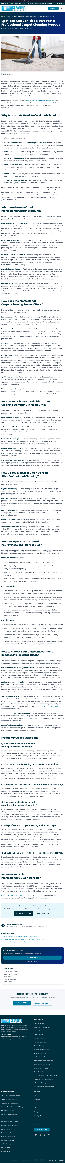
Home (3, 17)
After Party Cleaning (40, 1053)
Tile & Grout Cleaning (9, 979)
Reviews (36, 1120)
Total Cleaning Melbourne (14, 925)
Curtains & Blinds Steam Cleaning (44, 1087)
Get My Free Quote (42, 1003)
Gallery (36, 1112)
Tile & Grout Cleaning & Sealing (10, 1095)
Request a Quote (33, 961)
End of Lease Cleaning (10, 974)
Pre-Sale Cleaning (39, 1023)
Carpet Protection (39, 1072)
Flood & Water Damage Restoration (11, 1133)
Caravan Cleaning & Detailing (10, 1125)
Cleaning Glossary (39, 1116)
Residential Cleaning (40, 1038)
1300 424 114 (60, 3)
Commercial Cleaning (7, 1140)
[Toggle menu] (62, 8)
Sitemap (61, 1160)
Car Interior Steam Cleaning (9, 1122)
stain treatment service (51, 706)
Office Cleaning (8, 982)
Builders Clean (5, 1151)
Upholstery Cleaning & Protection (43, 1083)
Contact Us (37, 1124)
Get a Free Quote (42, 914)
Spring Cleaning (38, 1034)
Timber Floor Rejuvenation (9, 1099)
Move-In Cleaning (39, 1031)
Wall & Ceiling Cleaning (40, 1042)
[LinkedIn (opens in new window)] (44, 1135)
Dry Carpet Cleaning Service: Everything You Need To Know (19, 942)
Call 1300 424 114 (24, 914)
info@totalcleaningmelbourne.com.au (41, 3)
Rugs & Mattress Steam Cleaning (43, 1079)
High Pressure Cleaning (8, 1110)
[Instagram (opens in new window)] (40, 1135)
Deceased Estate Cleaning (42, 1049)
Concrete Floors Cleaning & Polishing (12, 1107)
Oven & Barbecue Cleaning (9, 1118)
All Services (37, 1100)
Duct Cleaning (7, 977)
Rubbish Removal (6, 1129)
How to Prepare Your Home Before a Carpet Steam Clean (19, 936)
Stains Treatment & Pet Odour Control (45, 1075)
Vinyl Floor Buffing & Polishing (9, 1103)
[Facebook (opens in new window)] (36, 1135)
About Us (36, 1095)
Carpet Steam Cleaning (10, 972)
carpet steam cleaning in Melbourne (40, 100)
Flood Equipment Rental (8, 1136)
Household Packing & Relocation (43, 1061)
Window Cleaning (39, 1046)
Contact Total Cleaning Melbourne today (16, 895)
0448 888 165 (38, 1)
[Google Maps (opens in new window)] (49, 1135)
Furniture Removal (39, 1057)
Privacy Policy (53, 1160)
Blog (8, 17)
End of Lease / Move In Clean (42, 1027)
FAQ (35, 1108)
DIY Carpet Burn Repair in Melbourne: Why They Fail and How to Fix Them (23, 939)
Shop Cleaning (5, 1148)
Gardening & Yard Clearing (9, 1114)
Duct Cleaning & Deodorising (42, 1064)
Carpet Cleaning (8, 74)
